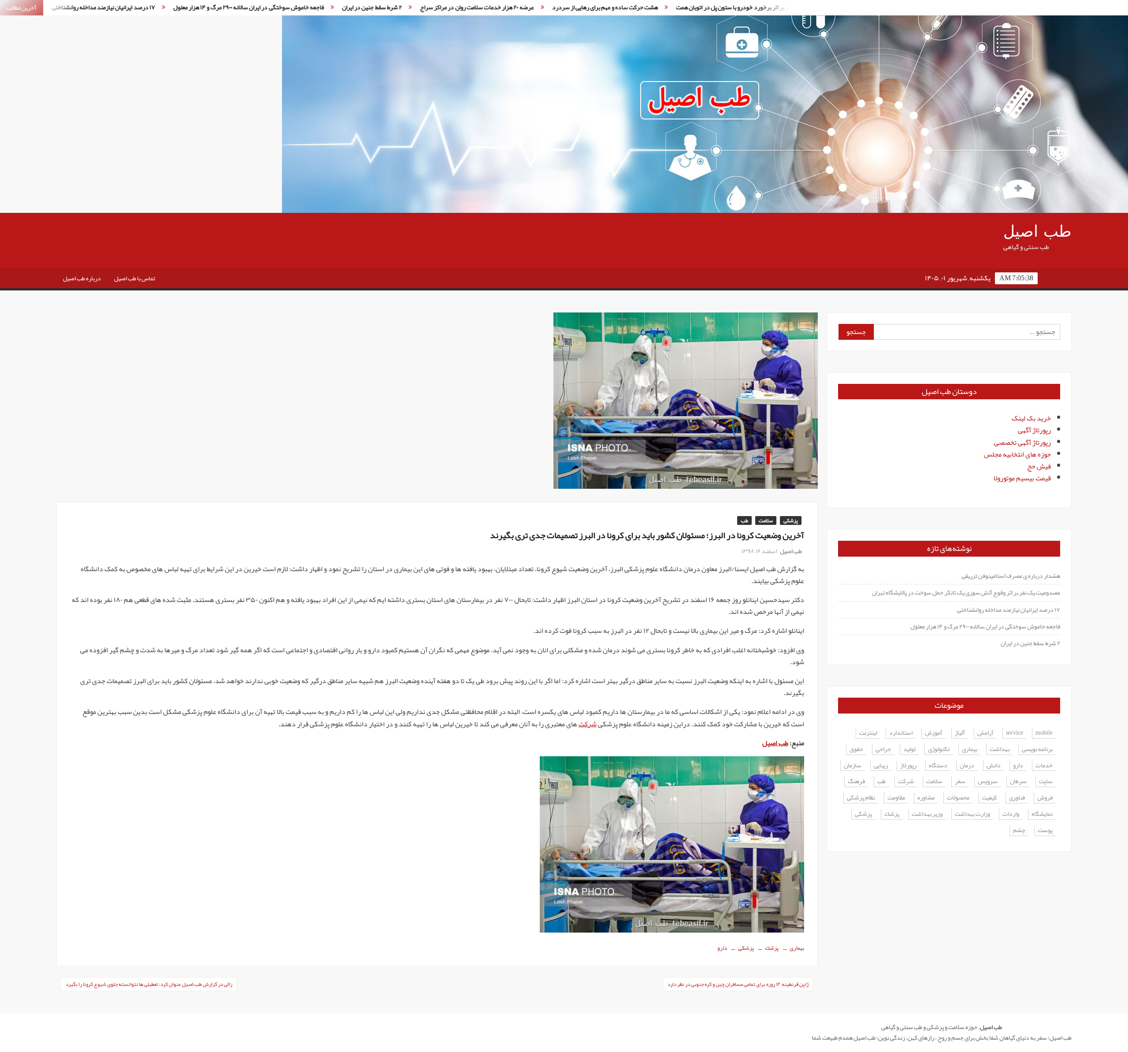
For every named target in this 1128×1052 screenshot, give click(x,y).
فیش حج (1039, 466)
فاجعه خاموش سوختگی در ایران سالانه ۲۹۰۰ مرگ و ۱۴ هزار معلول (169, 7)
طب (744, 520)
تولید (909, 749)
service (1014, 733)
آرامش (985, 733)
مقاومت (896, 797)
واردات (1010, 814)
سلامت (766, 520)
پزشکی (790, 520)
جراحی (883, 749)
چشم (1019, 830)
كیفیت (989, 797)
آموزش (933, 733)
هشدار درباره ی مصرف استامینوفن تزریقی (1010, 575)
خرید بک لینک (1031, 418)
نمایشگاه (1042, 814)
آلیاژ (960, 733)
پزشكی (746, 948)
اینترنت (868, 733)
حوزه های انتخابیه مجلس (1017, 454)
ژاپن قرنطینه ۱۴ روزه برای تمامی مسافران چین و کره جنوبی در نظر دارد (738, 984)
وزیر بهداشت (927, 814)
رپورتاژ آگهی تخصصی (1022, 442)
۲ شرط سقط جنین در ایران (293, 7)
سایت (1046, 781)
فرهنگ (856, 781)
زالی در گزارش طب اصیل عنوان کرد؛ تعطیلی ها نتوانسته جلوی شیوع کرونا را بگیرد (149, 984)
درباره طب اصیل (82, 278)
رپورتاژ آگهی (1034, 430)
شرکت (588, 724)
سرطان (1018, 781)
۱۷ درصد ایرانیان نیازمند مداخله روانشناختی (1008, 609)
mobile (1044, 733)
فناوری (1017, 797)
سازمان (852, 765)
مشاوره (926, 797)
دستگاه (938, 765)
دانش (994, 765)
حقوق (856, 749)
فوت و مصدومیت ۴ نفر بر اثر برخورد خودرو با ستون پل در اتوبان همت (678, 7)
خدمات (1044, 765)
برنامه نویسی (1037, 749)
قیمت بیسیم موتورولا (1022, 478)
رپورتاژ (908, 765)
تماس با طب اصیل (134, 278)
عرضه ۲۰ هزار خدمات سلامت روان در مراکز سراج (398, 7)
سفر (960, 781)
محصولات (958, 797)
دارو (722, 948)
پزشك (772, 948)
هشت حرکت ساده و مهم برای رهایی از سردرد (526, 7)
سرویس (988, 781)
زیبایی (881, 765)
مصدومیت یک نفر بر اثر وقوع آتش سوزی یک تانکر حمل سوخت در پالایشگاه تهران (966, 592)
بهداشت (999, 749)
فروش (1045, 797)
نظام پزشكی (861, 797)
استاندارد (901, 733)
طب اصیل (1037, 231)
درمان (967, 765)
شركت (906, 781)
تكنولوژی (939, 749)
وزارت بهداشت (972, 814)
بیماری (797, 948)
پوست (1045, 830)
